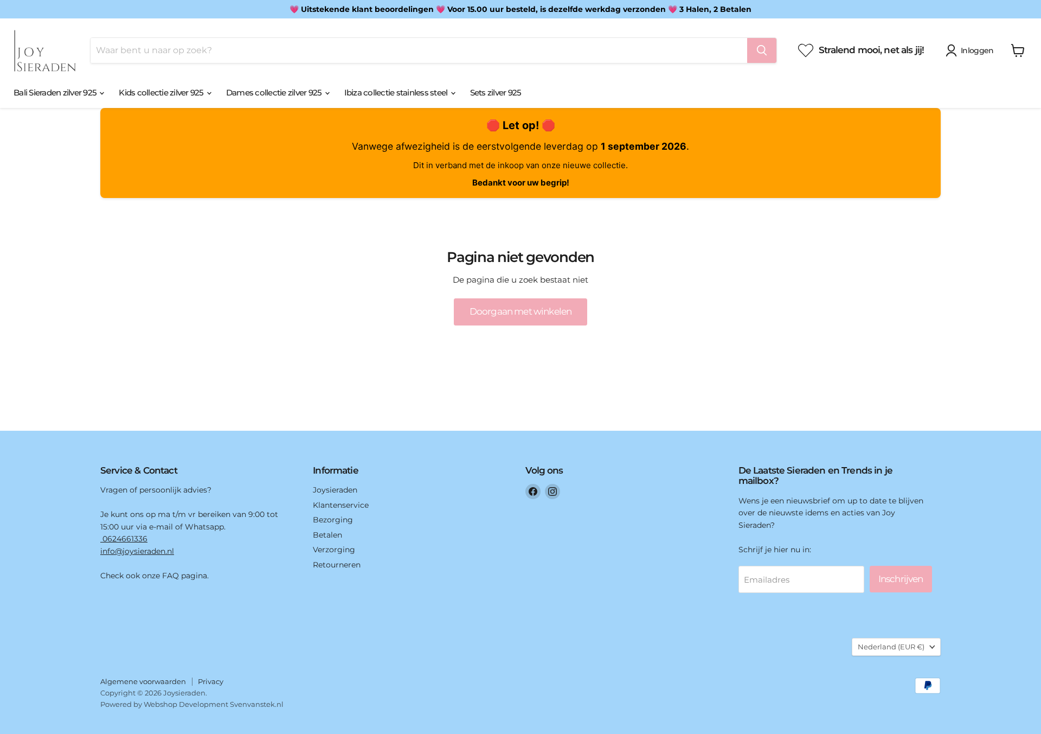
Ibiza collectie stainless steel (396, 92)
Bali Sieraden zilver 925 (56, 92)
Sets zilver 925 (496, 92)
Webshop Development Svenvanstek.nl (214, 704)
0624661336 (123, 539)
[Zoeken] (761, 50)
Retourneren (337, 565)
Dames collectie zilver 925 (275, 92)
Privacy (210, 681)
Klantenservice (341, 505)
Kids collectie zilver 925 (162, 92)
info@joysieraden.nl (137, 551)
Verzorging (334, 549)
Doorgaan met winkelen (520, 311)
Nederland (891, 646)
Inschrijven (900, 578)
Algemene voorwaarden (143, 681)
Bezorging (333, 520)
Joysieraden (335, 490)
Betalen (327, 535)
